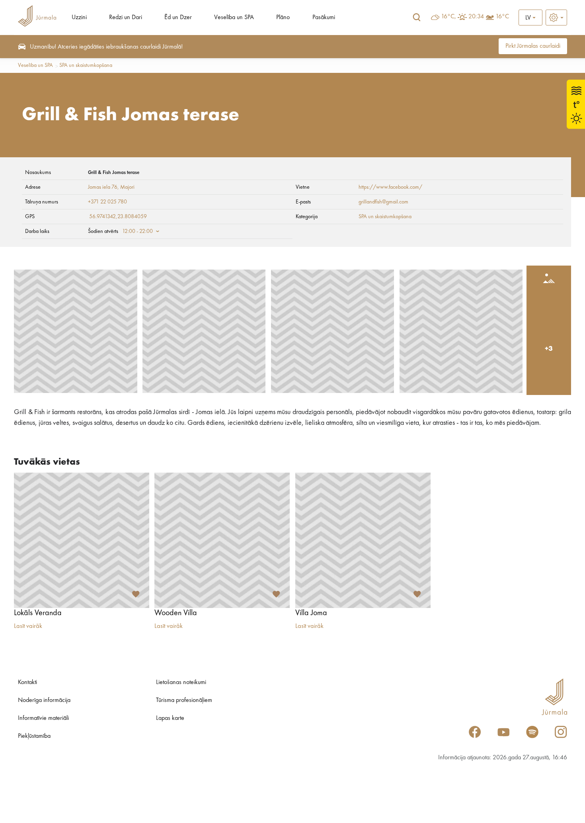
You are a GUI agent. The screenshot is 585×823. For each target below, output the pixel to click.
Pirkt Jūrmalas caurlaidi (532, 46)
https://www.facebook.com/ (390, 187)
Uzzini (79, 17)
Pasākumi (323, 17)
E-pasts (303, 202)
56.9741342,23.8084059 (118, 216)
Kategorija (307, 216)
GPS (30, 216)
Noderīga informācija (44, 700)
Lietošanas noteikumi (181, 682)
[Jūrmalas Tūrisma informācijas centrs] (37, 17)
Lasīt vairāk (28, 626)
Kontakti (27, 682)
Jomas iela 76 (102, 187)
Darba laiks (37, 231)
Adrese (33, 187)
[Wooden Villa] (222, 540)
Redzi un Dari (125, 17)
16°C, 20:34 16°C (475, 17)
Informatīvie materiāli (43, 718)
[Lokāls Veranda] (81, 540)
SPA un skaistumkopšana (85, 65)
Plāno (283, 17)
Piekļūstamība (34, 736)
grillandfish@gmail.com (383, 202)
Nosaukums (38, 172)
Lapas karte (170, 718)
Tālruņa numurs (41, 202)
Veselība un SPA (234, 17)
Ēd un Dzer (178, 17)
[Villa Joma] (363, 540)
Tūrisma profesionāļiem (184, 700)
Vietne (303, 187)
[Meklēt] (416, 17)
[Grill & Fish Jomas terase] (75, 331)
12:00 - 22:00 (137, 231)
